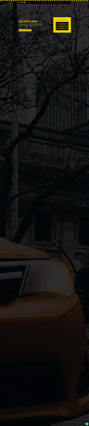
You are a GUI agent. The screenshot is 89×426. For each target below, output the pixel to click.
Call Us (62, 22)
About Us (39, 2)
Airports (49, 2)
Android (22, 30)
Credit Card (62, 29)
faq (64, 2)
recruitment (60, 2)
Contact (68, 2)
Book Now (62, 27)
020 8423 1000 (28, 21)
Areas (55, 2)
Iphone (28, 30)
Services (43, 2)
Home (35, 2)
